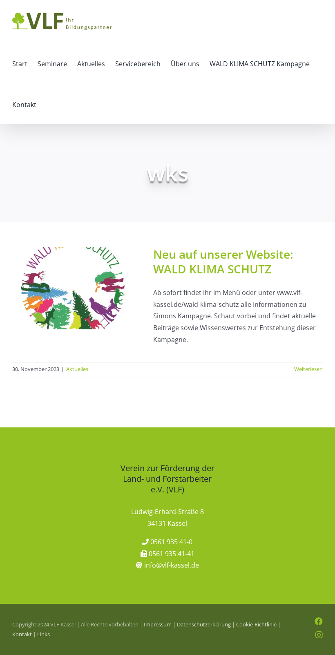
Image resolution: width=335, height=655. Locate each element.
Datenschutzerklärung (204, 624)
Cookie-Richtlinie (256, 624)
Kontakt (22, 634)
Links (43, 634)
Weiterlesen (308, 369)
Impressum (158, 624)
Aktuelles (77, 369)
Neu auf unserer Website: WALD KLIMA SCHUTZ (223, 261)
